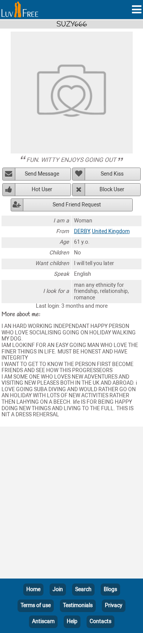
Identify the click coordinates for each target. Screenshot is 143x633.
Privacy (113, 605)
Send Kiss (112, 174)
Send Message (42, 174)
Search (83, 589)
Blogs (110, 589)
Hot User (42, 189)
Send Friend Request (77, 204)
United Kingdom (111, 231)
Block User (112, 189)
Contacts (100, 621)
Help (72, 621)
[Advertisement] (71, 504)
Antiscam (43, 621)
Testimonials (78, 605)
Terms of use (36, 605)
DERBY (82, 231)
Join (58, 589)
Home (33, 589)
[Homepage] (20, 9)
